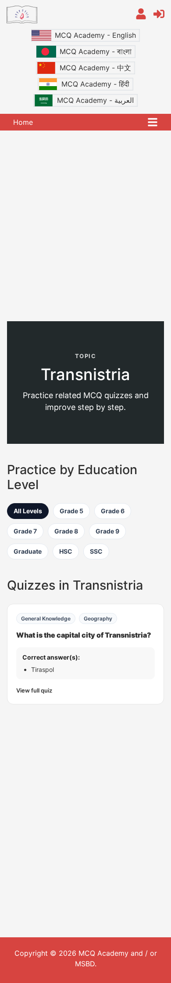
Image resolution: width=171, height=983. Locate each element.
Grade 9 (107, 531)
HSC (65, 551)
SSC (96, 551)
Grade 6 (113, 511)
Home (23, 122)
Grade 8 (66, 531)
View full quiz (34, 690)
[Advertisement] (85, 225)
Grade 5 (71, 511)
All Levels (28, 511)
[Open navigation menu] (152, 122)
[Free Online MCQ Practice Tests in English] (64, 14)
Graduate (28, 551)
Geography (98, 618)
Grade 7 (25, 531)
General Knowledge (46, 618)
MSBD (85, 963)
